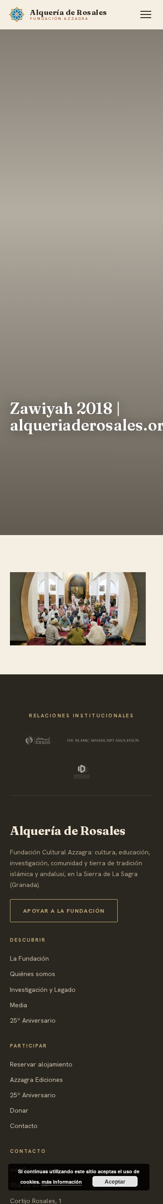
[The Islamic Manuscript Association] (103, 740)
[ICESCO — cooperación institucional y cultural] (38, 740)
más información (62, 1181)
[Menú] (146, 14)
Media (18, 1005)
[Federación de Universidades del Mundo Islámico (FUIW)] (81, 771)
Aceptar (115, 1181)
